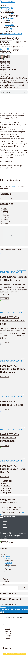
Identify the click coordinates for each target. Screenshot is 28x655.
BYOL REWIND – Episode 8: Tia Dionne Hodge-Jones (12, 369)
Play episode (4, 298)
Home (5, 5)
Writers (8, 569)
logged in (14, 186)
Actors (7, 558)
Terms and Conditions (10, 617)
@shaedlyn (18, 165)
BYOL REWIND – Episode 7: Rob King (11, 403)
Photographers (10, 565)
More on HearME (7, 168)
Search (15, 50)
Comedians (9, 561)
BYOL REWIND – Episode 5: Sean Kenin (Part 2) (13, 469)
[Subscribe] (3, 624)
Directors (9, 14)
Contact (5, 571)
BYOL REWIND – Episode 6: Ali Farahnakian (9, 437)
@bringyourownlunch (8, 503)
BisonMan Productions (18, 533)
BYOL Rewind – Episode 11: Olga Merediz (14, 278)
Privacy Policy (19, 617)
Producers (9, 567)
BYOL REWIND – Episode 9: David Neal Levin (12, 320)
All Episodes (7, 556)
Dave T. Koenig (8, 46)
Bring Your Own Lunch (11, 34)
